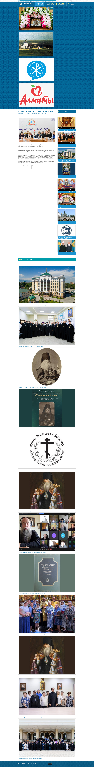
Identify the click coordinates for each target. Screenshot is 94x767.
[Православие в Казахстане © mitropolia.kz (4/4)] (34, 167)
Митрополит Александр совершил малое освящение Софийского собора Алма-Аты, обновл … (65, 222)
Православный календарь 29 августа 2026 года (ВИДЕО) (66, 130)
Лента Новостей (64, 111)
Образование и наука (26, 259)
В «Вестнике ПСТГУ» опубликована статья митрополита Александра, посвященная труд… (32, 387)
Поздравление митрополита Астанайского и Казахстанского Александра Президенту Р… (65, 253)
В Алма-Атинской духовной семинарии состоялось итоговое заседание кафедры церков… (32, 717)
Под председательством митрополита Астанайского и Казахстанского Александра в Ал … (32, 346)
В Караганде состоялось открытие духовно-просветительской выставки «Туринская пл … (65, 145)
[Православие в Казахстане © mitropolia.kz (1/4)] (20, 167)
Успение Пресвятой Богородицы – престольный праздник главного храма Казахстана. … (66, 176)
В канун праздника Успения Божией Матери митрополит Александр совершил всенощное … (66, 207)
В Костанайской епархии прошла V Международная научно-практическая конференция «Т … (32, 428)
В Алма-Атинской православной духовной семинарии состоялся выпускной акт (30, 758)
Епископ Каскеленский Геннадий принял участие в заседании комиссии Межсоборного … (32, 552)
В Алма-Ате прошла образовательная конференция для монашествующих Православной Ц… (66, 161)
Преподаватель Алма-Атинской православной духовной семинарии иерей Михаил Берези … (32, 593)
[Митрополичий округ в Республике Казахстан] (26, 4)
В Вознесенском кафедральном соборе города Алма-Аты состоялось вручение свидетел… (32, 634)
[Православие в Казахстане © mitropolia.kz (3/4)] (29, 167)
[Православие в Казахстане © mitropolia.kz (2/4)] (25, 167)
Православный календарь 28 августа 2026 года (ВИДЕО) (66, 191)
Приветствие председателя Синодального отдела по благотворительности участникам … (65, 238)
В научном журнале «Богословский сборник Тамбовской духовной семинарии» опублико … (32, 511)
